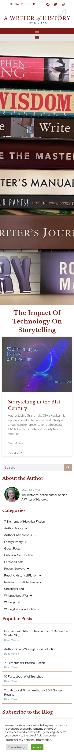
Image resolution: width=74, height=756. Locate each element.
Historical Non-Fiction (18, 555)
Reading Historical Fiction (20, 575)
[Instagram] (63, 4)
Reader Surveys (14, 569)
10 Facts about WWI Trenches (23, 677)
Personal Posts (13, 562)
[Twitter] (55, 4)
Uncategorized (14, 589)
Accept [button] (37, 747)
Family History (13, 542)
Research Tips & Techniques (22, 582)
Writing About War (16, 596)
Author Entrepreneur (18, 535)
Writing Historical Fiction (20, 609)
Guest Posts (12, 548)
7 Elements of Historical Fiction (24, 522)
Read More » (15, 443)
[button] (37, 31)
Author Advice (13, 528)
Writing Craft (12, 602)
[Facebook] (48, 4)
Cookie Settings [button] (17, 747)
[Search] (68, 467)
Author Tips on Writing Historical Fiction (30, 649)
